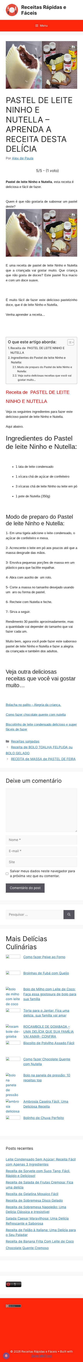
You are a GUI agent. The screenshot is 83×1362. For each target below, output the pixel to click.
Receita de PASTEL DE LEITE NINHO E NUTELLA (37, 350)
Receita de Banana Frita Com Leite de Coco (40, 1241)
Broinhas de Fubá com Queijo (46, 973)
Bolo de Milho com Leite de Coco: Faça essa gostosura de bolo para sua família (49, 994)
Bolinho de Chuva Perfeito (43, 1118)
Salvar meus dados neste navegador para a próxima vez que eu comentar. (42, 873)
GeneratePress (41, 1356)
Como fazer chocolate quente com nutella (36, 715)
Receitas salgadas (25, 741)
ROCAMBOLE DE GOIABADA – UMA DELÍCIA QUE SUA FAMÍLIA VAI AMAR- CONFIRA (48, 1031)
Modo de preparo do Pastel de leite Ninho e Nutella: (44, 369)
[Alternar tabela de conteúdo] (68, 342)
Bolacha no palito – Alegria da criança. (33, 705)
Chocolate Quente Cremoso (27, 1248)
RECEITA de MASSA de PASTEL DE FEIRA (43, 759)
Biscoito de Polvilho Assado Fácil (48, 1043)
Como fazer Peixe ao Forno (44, 957)
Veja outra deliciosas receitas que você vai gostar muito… (44, 377)
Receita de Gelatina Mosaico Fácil (32, 1194)
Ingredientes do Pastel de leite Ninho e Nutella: (38, 360)
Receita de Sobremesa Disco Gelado (34, 1200)
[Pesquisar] (69, 914)
